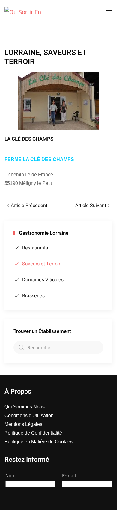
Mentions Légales (23, 424)
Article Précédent (29, 205)
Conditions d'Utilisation (29, 415)
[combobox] (59, 347)
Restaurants (35, 248)
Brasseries (33, 295)
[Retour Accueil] (22, 12)
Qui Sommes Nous (24, 406)
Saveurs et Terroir (41, 263)
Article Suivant (90, 205)
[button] (109, 12)
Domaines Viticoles (43, 279)
